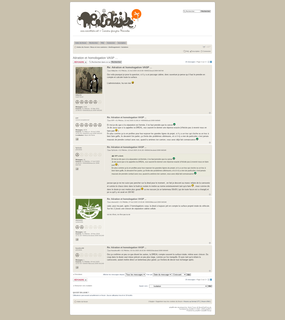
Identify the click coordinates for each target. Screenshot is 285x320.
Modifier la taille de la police (208, 46)
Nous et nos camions (98, 47)
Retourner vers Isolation (83, 286)
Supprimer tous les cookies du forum (169, 301)
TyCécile (114, 150)
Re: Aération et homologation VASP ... (129, 67)
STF (112, 120)
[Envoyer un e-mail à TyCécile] (77, 168)
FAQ (187, 51)
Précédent (78, 274)
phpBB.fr (192, 309)
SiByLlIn (114, 70)
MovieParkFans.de (205, 307)
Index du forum (83, 47)
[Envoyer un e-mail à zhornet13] (77, 239)
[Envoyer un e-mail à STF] (77, 139)
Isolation (124, 47)
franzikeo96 (115, 250)
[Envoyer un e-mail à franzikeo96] (77, 267)
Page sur (201, 62)
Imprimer (204, 46)
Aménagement (114, 47)
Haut (210, 113)
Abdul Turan (192, 307)
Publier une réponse (80, 61)
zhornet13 (114, 202)
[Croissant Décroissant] (181, 274)
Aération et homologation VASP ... (95, 57)
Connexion (207, 51)
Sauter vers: (143, 286)
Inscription (196, 51)
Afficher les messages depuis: (114, 274)
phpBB (197, 310)
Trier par (149, 274)
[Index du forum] (109, 20)
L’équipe (151, 301)
